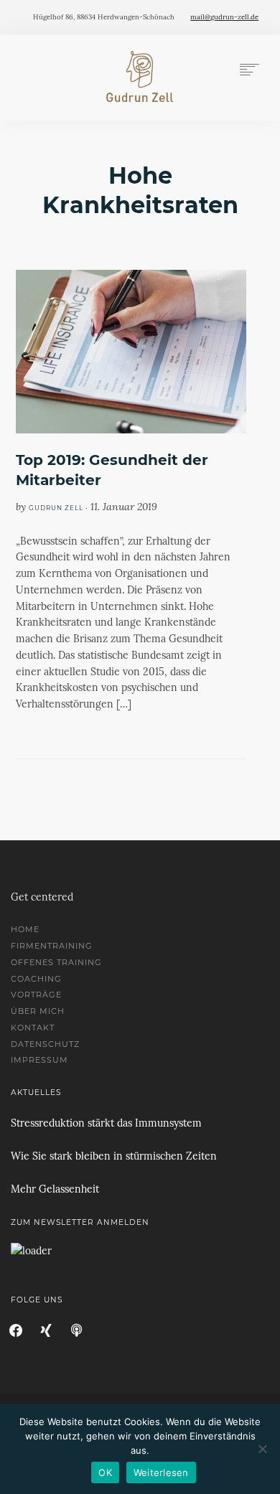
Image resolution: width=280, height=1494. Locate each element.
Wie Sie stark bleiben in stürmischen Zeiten (114, 1156)
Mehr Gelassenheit (55, 1189)
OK (105, 1472)
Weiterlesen (161, 1472)
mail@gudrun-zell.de (224, 17)
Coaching (36, 979)
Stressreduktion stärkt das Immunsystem (106, 1123)
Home (25, 929)
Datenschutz (45, 1044)
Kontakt (33, 1028)
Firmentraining (52, 946)
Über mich (38, 1011)
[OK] (262, 1449)
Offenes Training (56, 962)
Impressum (39, 1060)
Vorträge (36, 995)
